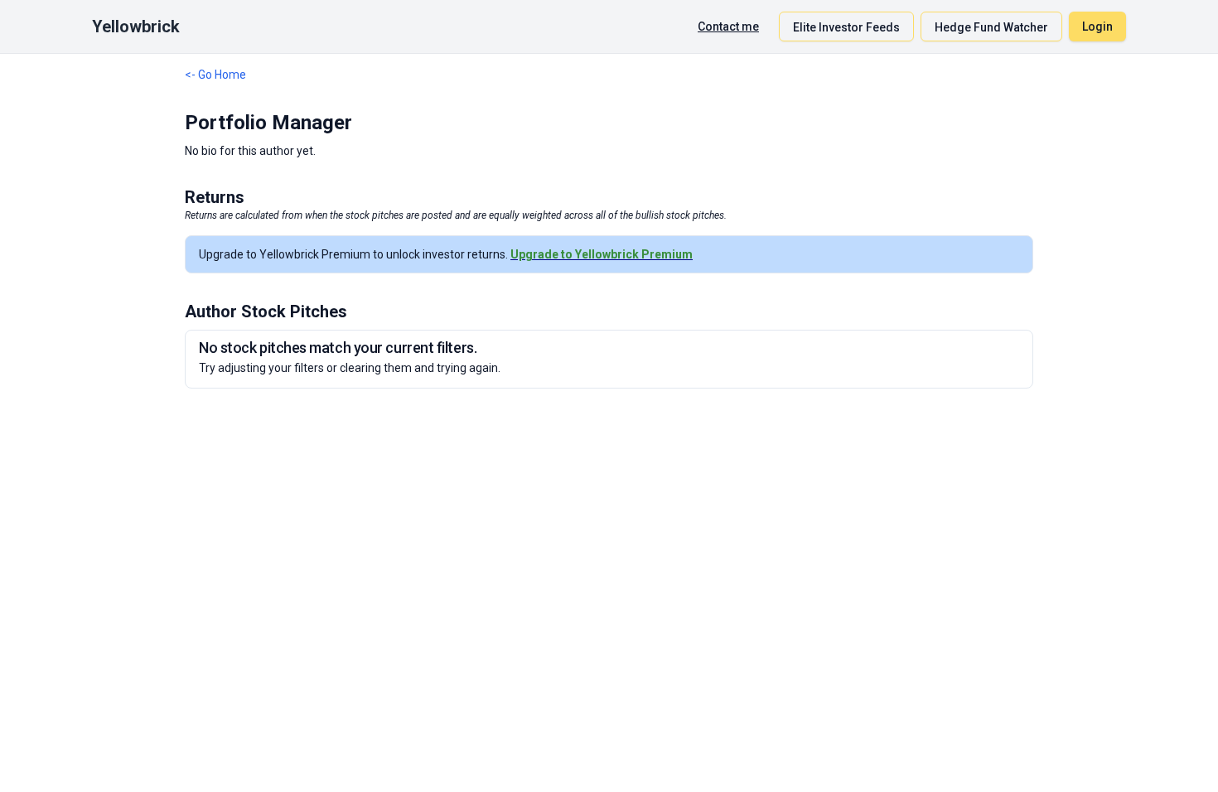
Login (1097, 26)
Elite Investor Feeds (846, 27)
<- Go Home (215, 74)
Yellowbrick (136, 26)
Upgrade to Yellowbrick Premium (601, 254)
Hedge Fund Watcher (991, 27)
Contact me (728, 26)
